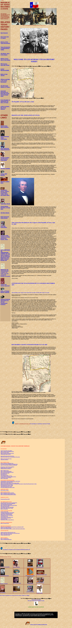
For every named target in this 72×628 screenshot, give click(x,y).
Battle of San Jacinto (4, 75)
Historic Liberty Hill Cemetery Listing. (7, 508)
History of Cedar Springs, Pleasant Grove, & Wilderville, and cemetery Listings (13, 483)
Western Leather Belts (5, 182)
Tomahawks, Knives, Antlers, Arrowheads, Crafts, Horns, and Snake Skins (5, 192)
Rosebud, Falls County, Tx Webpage (6, 467)
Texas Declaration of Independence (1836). (5, 48)
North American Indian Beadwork (5, 149)
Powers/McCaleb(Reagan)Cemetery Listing (7, 487)
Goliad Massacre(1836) (5, 69)
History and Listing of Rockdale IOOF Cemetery (8, 494)
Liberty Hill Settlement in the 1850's (6, 504)
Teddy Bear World (5, 203)
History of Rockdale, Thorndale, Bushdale (7, 492)
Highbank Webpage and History (6, 468)
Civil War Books (30, 583)
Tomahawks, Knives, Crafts (42, 574)
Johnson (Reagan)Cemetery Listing (6, 486)
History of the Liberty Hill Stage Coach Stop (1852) (9, 505)
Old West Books (5, 212)
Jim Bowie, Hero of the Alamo (5, 54)
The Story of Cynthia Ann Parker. (6, 527)
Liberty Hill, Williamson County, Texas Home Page (9, 502)
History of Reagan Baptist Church (6, 471)
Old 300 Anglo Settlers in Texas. (5, 86)
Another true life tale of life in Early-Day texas (8, 532)
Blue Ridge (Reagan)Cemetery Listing (7, 484)
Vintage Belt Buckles (4, 174)
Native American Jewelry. (30, 575)
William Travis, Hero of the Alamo (5, 59)
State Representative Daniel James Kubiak (7, 512)
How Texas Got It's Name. (5, 37)
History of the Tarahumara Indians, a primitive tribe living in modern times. (13, 528)
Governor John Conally (4, 511)
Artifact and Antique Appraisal (5, 285)
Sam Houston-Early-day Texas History (7, 515)
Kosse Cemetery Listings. (5, 490)
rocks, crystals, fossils (17, 583)
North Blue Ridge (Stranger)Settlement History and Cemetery (10, 481)
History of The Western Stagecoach (6, 534)
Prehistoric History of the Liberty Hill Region (8, 503)
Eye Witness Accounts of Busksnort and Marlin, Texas (9, 464)
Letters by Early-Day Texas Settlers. (5, 108)
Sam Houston (4, 33)
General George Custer (4, 516)
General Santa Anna (4, 518)
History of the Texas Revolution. (5, 42)
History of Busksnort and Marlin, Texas (7, 463)
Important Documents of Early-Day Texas (5, 92)
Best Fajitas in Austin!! (40, 582)
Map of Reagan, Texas (4, 474)
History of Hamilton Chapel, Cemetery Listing (8, 493)
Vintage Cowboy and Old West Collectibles (5, 159)
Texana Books (2, 592)
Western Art (15, 591)
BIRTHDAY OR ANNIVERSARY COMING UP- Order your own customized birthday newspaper (5, 273)
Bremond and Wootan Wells (5, 499)
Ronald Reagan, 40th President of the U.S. (7, 519)
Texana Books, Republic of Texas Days (5, 208)
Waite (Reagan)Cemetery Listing (31, 483)
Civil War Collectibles (4, 226)
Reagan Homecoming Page (5, 473)
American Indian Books (4, 575)
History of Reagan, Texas (5, 470)
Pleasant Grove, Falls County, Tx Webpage (7, 466)
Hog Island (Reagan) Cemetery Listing (7, 485)
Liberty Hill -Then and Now (5, 506)
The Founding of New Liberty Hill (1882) (7, 507)
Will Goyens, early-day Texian (5, 64)
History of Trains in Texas (5, 523)
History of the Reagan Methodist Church (7, 472)
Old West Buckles (16, 574)
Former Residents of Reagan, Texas (6, 475)
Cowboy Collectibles (16, 567)
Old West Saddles (5, 168)
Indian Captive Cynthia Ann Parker (6, 514)
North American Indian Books (5, 217)
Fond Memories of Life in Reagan (6, 477)
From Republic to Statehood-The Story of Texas (5, 101)
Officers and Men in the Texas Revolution (5, 81)
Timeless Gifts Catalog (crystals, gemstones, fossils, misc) (5, 237)
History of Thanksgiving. (5, 538)
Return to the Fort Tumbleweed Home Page (38, 624)
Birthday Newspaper (4, 583)
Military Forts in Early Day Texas (6, 458)
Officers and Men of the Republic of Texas (7, 451)
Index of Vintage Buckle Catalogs (5, 291)
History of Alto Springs (4, 478)
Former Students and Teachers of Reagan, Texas (8, 476)
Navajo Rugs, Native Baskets (5, 126)
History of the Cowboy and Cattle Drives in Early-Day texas (10, 533)
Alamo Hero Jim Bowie (4, 459)
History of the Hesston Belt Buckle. (6, 539)
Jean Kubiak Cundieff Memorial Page (7, 513)
